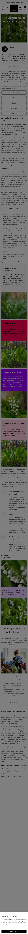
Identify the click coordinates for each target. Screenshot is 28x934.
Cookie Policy (16, 924)
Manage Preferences (14, 927)
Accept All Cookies (14, 931)
